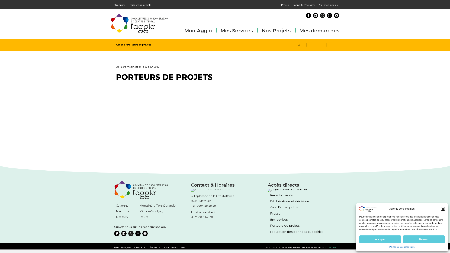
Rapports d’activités (304, 5)
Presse (285, 5)
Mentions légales (122, 247)
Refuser (423, 239)
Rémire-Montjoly (151, 211)
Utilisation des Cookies (174, 247)
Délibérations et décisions (290, 201)
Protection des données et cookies (296, 231)
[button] (443, 208)
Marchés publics (328, 5)
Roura (144, 217)
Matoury (122, 217)
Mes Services (236, 31)
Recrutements (281, 195)
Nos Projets (276, 31)
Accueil (120, 44)
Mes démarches (319, 30)
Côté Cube (330, 247)
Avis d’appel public (284, 207)
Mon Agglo (198, 31)
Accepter (380, 239)
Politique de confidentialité (402, 247)
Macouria (122, 211)
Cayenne (122, 205)
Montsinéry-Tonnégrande (158, 205)
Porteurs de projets (140, 5)
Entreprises (118, 5)
